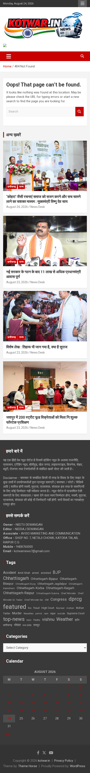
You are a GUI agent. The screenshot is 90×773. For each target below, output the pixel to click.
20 (45, 711)
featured (14, 606)
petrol (38, 613)
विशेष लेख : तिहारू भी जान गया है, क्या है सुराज (36, 347)
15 (69, 703)
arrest (35, 572)
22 (69, 711)
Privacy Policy (63, 761)
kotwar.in (44, 761)
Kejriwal (60, 608)
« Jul (6, 734)
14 (57, 703)
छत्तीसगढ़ (12, 186)
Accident (9, 573)
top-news (14, 619)
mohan (70, 608)
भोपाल (17, 625)
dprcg (75, 599)
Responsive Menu (82, 3)
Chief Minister (68, 593)
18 (21, 711)
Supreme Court (76, 613)
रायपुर (36, 625)
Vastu (36, 619)
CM (47, 599)
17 (9, 711)
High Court (47, 607)
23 (80, 711)
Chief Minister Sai (33, 600)
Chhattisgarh (16, 578)
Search (79, 111)
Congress (58, 599)
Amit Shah (24, 572)
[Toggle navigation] (8, 56)
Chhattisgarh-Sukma (47, 593)
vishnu (48, 619)
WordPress (77, 766)
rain (46, 613)
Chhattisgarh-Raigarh (60, 588)
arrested (46, 572)
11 (21, 703)
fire (29, 608)
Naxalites (28, 613)
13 (45, 703)
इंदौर (77, 619)
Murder (17, 613)
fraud (36, 608)
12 (33, 703)
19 (33, 711)
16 (80, 703)
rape (52, 613)
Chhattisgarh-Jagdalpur (52, 583)
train (29, 620)
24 (9, 718)
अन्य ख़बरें (13, 134)
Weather (64, 619)
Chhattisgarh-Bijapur (44, 578)
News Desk (37, 206)
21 (57, 711)
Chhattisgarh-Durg (25, 583)
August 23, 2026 (17, 282)
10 (9, 703)
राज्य (21, 186)
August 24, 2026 (17, 206)
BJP (57, 572)
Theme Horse (27, 766)
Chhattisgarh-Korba (30, 588)
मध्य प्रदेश (27, 625)
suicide (61, 613)
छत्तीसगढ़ (7, 625)
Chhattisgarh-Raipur (18, 593)
